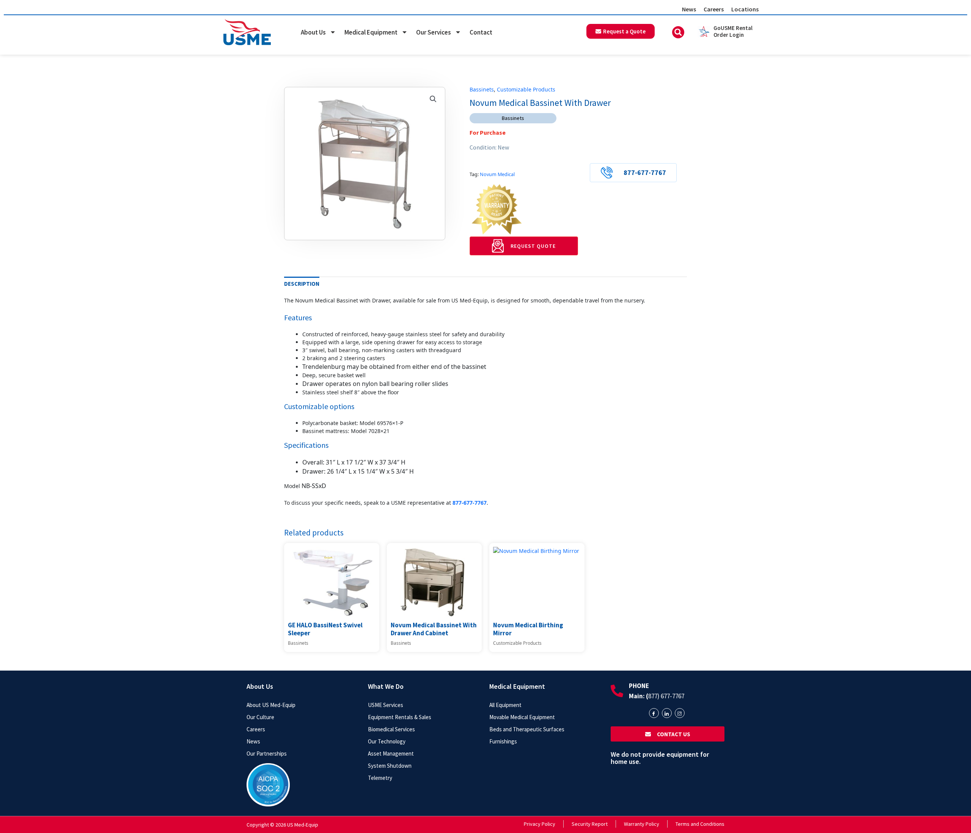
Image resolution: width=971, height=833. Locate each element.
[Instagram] (680, 713)
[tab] (301, 284)
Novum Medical (497, 174)
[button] (678, 32)
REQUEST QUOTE (533, 245)
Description (301, 283)
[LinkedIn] (667, 713)
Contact (481, 32)
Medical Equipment (371, 32)
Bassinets (482, 89)
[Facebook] (654, 713)
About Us (313, 32)
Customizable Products (526, 89)
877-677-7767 (645, 172)
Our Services (433, 32)
